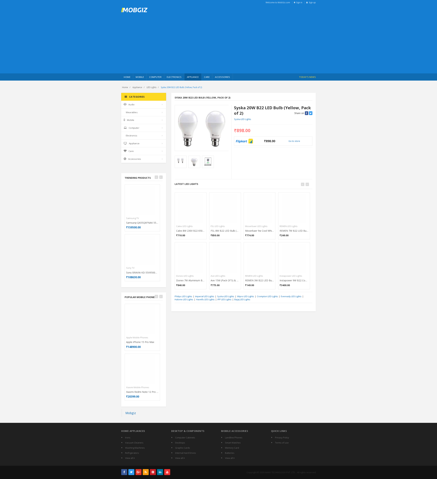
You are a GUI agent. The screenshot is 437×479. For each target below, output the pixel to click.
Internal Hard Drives (185, 452)
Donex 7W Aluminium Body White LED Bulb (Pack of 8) (190, 280)
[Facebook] (124, 472)
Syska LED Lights (242, 119)
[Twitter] (131, 472)
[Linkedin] (160, 472)
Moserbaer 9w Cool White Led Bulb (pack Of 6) (259, 230)
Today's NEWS (307, 77)
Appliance (193, 77)
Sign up (312, 2)
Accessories (222, 77)
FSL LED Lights (218, 226)
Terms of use (282, 442)
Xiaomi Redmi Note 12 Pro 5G (142, 392)
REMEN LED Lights (254, 275)
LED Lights (151, 87)
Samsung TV (132, 218)
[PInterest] (153, 472)
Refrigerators (132, 452)
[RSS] (146, 472)
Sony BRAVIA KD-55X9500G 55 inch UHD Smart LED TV (142, 272)
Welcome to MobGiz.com (278, 2)
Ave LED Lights (218, 275)
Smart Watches (233, 442)
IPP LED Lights (224, 299)
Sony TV (130, 267)
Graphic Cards (182, 447)
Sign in (299, 2)
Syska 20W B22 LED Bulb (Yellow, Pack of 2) (181, 87)
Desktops (180, 442)
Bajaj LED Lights (242, 299)
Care (207, 77)
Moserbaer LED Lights (256, 226)
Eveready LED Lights (291, 296)
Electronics (174, 77)
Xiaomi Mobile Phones (137, 387)
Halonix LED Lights (184, 299)
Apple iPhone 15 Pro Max (140, 342)
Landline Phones (233, 437)
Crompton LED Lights (267, 296)
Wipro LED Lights (245, 296)
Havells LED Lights (205, 299)
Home (127, 77)
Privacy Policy (282, 437)
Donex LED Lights (185, 275)
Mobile (140, 77)
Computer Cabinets (185, 437)
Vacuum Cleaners (134, 442)
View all (129, 458)
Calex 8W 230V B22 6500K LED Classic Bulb (190, 230)
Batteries (229, 452)
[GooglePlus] (139, 472)
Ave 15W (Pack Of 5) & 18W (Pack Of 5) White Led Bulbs (225, 280)
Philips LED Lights (183, 296)
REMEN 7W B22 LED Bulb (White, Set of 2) (294, 230)
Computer (155, 77)
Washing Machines (135, 447)
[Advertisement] (218, 48)
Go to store (294, 141)
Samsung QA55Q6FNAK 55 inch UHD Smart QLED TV (142, 222)
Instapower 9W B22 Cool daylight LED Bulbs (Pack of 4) (294, 280)
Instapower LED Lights (291, 275)
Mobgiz (130, 413)
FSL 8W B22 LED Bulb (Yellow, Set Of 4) (225, 230)
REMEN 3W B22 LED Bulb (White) (259, 280)
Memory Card (232, 447)
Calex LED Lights (184, 226)
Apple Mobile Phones (137, 337)
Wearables (132, 112)
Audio (131, 104)
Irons (127, 437)
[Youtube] (167, 472)
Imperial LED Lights (204, 296)
